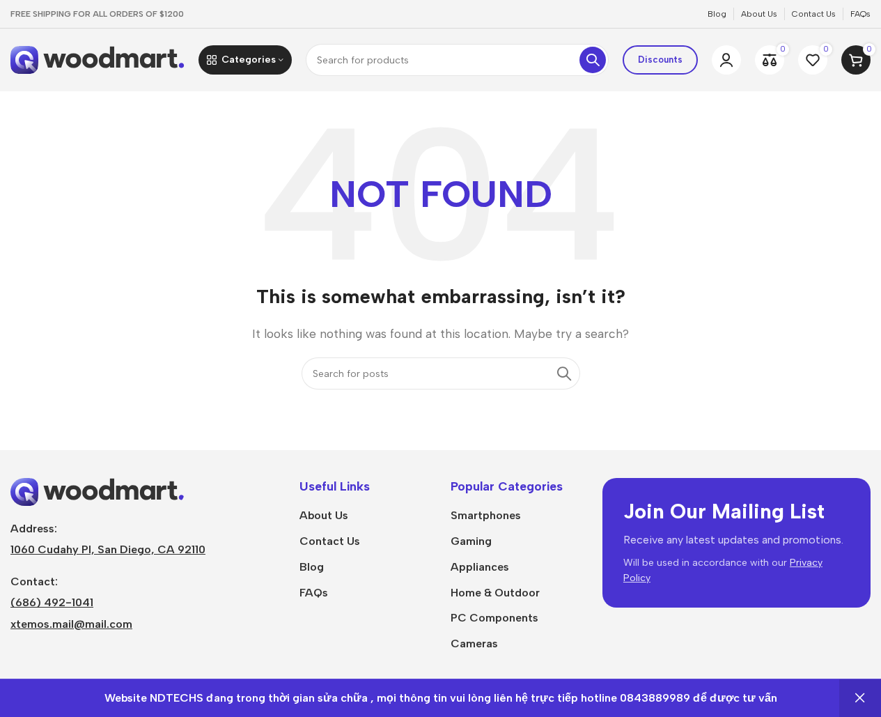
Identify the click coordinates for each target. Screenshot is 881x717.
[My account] (726, 60)
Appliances (480, 566)
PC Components (494, 617)
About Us (323, 515)
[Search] (592, 60)
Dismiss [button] (860, 698)
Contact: (34, 581)
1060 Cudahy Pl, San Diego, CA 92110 (107, 549)
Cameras (474, 643)
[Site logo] (97, 58)
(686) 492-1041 (51, 602)
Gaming (471, 541)
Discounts (660, 59)
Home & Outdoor (495, 592)
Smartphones (486, 515)
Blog (311, 566)
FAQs (313, 592)
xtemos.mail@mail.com (71, 624)
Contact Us (329, 541)
